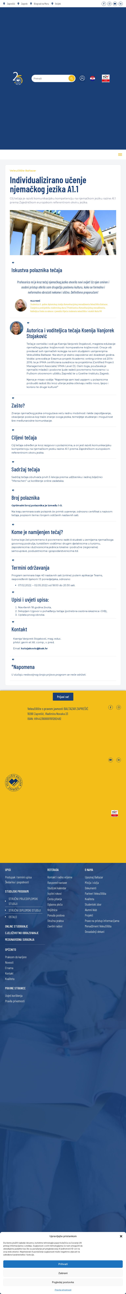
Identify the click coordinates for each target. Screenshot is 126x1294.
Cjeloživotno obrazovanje (22, 933)
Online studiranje (16, 926)
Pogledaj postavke (63, 1282)
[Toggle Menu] (120, 154)
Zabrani (63, 1273)
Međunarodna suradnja (19, 939)
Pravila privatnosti (63, 1290)
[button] (121, 1236)
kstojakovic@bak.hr (34, 648)
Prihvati (63, 1264)
